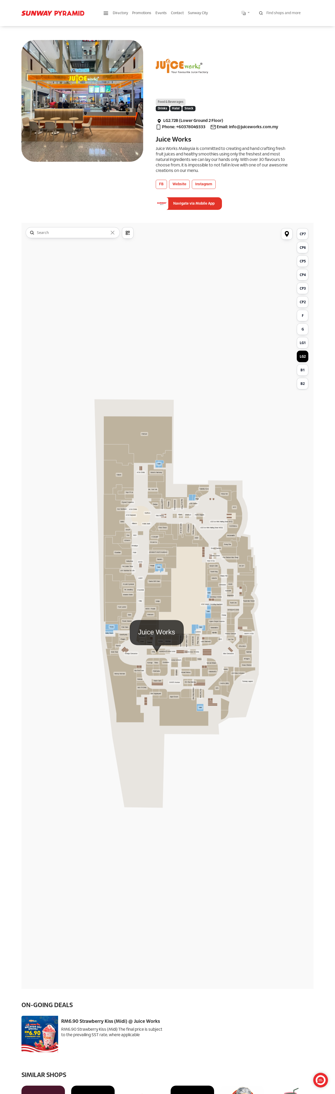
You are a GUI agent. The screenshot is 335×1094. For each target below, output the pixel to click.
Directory (120, 13)
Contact (177, 13)
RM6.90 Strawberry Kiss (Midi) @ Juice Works (110, 1021)
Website (179, 184)
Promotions (141, 13)
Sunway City (198, 13)
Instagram (203, 184)
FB (161, 184)
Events (161, 13)
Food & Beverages (170, 101)
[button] (106, 13)
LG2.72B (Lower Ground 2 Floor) (193, 121)
